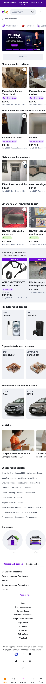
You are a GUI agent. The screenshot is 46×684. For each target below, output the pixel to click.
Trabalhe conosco (23, 626)
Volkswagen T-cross (35, 473)
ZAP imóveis (23, 634)
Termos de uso (23, 611)
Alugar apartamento (29, 512)
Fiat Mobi (5, 488)
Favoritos (30, 26)
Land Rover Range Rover (27, 478)
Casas (5, 589)
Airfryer (20, 493)
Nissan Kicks (35, 483)
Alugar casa (19, 517)
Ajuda (23, 603)
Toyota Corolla (22, 483)
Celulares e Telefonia (12, 572)
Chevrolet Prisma (8, 483)
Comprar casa (7, 517)
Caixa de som (7, 498)
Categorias (11, 26)
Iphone (28, 488)
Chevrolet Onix (7, 473)
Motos (5, 580)
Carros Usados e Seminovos (15, 576)
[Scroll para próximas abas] (42, 564)
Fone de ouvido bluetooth (11, 507)
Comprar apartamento (11, 512)
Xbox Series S (28, 507)
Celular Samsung (8, 493)
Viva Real (23, 638)
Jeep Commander (9, 478)
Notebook (18, 498)
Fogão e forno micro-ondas (12, 502)
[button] (23, 12)
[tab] (13, 564)
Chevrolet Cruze (17, 488)
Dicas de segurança (23, 607)
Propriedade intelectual (23, 619)
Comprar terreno (32, 517)
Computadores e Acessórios (15, 585)
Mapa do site (23, 623)
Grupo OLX (23, 630)
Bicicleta (39, 507)
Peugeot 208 (20, 473)
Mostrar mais (25, 595)
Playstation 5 (30, 493)
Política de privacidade (23, 615)
